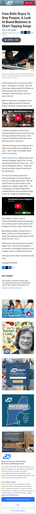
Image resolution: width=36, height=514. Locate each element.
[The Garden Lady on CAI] (18, 338)
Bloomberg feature (10, 158)
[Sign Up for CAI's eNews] (18, 374)
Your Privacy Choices (18, 510)
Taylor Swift (13, 239)
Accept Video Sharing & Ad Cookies (18, 499)
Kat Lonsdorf (12, 30)
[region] (18, 483)
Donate (30, 3)
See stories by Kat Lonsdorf (12, 288)
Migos (28, 93)
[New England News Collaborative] (18, 410)
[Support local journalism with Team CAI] (18, 309)
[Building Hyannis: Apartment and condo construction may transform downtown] (18, 441)
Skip (18, 505)
